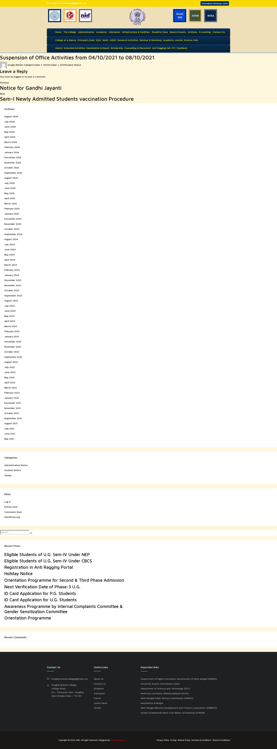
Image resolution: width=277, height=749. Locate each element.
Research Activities (127, 40)
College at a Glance (65, 40)
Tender (8, 475)
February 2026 (12, 147)
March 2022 (10, 387)
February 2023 (12, 331)
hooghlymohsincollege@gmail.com (68, 3)
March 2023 (10, 326)
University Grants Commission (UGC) (160, 684)
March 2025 (10, 203)
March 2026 (10, 142)
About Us (98, 679)
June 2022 (10, 372)
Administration (86, 32)
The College (69, 32)
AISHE (113, 40)
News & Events (178, 32)
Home (58, 32)
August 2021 (10, 423)
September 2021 (13, 418)
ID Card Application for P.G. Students (40, 593)
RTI (173, 48)
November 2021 (12, 408)
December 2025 (12, 157)
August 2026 (11, 116)
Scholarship (117, 48)
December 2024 (12, 219)
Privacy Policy (163, 740)
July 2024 (9, 244)
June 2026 (10, 127)
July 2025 (9, 183)
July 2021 (9, 428)
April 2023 (9, 321)
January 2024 (11, 275)
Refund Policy (184, 740)
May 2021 (9, 439)
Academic (101, 32)
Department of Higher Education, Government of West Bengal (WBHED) (179, 679)
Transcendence (118, 740)
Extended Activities (74, 48)
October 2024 (11, 229)
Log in (7, 502)
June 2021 (9, 433)
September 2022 (13, 357)
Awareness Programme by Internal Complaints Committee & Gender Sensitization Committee (63, 609)
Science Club (191, 40)
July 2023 (9, 306)
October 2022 (11, 352)
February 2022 (12, 393)
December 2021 (12, 403)
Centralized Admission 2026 (215, 3)
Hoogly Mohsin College (19, 65)
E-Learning (205, 32)
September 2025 (13, 173)
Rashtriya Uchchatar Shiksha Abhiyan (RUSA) (165, 693)
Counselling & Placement (137, 48)
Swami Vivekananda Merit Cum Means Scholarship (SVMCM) (173, 713)
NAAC (105, 40)
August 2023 (11, 300)
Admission (114, 32)
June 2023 (10, 311)
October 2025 (11, 167)
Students (99, 688)
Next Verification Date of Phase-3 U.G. (42, 586)
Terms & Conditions (221, 740)
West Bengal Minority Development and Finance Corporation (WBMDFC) (179, 708)
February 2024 (12, 270)
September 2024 (13, 234)
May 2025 (9, 193)
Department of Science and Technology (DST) (165, 688)
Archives (192, 32)
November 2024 (12, 224)
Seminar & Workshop (151, 40)
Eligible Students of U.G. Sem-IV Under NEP (47, 554)
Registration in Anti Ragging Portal (38, 567)
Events (97, 698)
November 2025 (12, 162)
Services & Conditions (201, 740)
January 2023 (11, 336)
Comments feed (12, 512)
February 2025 (11, 208)
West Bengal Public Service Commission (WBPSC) (167, 698)
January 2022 (11, 398)
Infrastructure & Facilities (136, 32)
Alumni (58, 48)
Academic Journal (173, 40)
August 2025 (11, 178)
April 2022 (9, 382)
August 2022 (11, 362)
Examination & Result (97, 48)
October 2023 (11, 290)
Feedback (182, 48)
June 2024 (10, 249)
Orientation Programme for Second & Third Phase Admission (64, 580)
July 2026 (9, 121)
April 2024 (9, 260)
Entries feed (10, 507)
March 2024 (10, 265)
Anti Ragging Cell (161, 48)
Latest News (100, 703)
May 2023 (9, 316)
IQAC (98, 40)
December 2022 (12, 341)
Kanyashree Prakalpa (152, 703)
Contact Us (219, 32)
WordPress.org (12, 517)
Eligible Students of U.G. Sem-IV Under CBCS (48, 560)
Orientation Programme (27, 617)
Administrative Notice (16, 465)
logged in (19, 77)
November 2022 (12, 347)
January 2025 (11, 214)
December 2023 (12, 280)
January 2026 (11, 152)
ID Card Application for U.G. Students (40, 599)
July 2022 (9, 367)
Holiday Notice (18, 573)
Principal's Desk (86, 40)
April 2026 (9, 137)
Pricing (173, 740)
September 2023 (13, 295)
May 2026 (9, 132)
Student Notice (73, 65)
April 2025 (9, 198)
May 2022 (9, 377)
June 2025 (9, 188)
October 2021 (11, 413)
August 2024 (11, 239)
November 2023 (12, 285)
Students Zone (160, 32)
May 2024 (9, 254)
